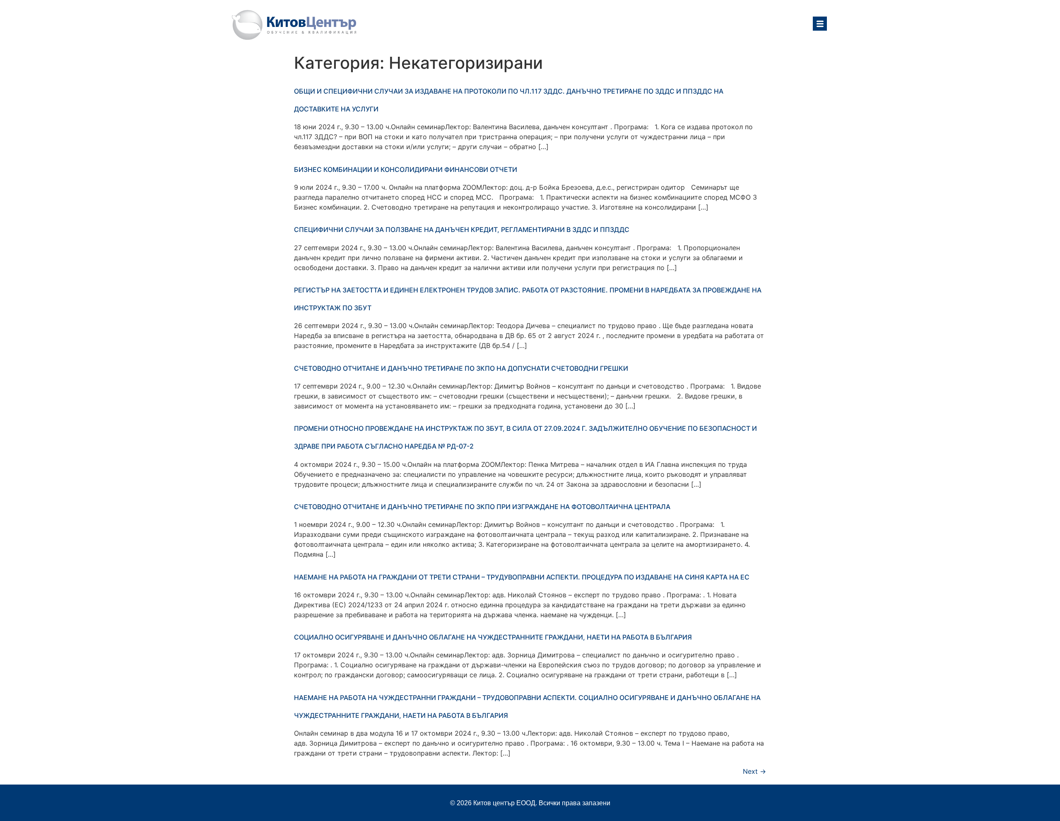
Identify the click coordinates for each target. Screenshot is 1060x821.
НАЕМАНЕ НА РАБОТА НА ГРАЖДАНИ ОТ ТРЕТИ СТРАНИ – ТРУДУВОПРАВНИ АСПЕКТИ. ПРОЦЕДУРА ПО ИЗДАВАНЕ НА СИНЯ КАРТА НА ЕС (521, 577)
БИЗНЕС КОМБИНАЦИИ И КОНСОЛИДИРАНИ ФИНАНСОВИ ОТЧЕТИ (405, 169)
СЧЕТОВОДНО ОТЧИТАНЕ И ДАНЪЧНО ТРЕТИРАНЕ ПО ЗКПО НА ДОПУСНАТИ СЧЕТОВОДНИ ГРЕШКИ (461, 368)
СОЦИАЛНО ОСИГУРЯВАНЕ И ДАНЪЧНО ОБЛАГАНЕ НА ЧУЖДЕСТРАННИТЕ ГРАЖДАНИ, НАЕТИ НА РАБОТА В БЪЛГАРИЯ (493, 637)
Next (754, 771)
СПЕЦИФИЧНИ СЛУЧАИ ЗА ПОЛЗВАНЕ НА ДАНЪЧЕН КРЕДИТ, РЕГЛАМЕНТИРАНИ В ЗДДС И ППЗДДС (461, 229)
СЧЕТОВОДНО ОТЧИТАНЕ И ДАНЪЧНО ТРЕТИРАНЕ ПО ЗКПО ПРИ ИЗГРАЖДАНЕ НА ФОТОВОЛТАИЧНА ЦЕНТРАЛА (482, 506)
